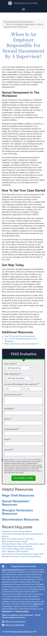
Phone (7, 419)
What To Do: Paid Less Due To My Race (18, 539)
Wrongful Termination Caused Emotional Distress (21, 556)
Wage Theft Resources (18, 495)
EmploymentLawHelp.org (13, 569)
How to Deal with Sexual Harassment (18, 22)
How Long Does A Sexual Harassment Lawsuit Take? (23, 554)
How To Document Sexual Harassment (20, 336)
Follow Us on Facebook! (14, 625)
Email (6, 439)
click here (37, 604)
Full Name (8, 408)
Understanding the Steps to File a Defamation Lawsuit (23, 544)
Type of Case (9, 363)
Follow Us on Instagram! (15, 621)
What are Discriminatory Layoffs (14, 541)
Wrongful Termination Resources (17, 512)
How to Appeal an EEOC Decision (15, 551)
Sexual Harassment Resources (15, 502)
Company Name (11, 429)
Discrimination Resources (20, 519)
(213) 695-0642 (7, 628)
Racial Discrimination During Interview (17, 546)
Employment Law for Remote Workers (17, 531)
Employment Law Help (25, 3)
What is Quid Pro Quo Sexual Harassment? (22, 343)
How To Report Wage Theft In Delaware (17, 549)
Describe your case (12, 394)
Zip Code (8, 449)
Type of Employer (11, 374)
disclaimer (28, 459)
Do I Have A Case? (23, 478)
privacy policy (17, 459)
